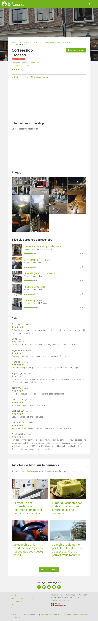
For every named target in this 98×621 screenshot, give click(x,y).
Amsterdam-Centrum (65, 42)
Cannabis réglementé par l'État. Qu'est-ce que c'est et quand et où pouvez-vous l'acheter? (67, 550)
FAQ (37, 615)
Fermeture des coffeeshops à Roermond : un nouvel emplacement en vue (28, 508)
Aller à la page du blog (49, 570)
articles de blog (26, 471)
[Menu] (94, 4)
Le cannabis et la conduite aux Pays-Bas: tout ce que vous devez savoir (28, 550)
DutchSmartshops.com (60, 600)
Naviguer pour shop (41, 77)
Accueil (15, 42)
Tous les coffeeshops (19, 601)
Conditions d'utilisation (48, 615)
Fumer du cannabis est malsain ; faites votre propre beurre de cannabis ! (67, 508)
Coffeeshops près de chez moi (22, 598)
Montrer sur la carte (76, 50)
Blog (12, 607)
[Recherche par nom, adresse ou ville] (85, 4)
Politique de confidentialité (68, 615)
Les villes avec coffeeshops (31, 42)
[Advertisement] (49, 100)
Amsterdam (50, 42)
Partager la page (21, 77)
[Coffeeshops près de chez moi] (89, 4)
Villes (12, 604)
